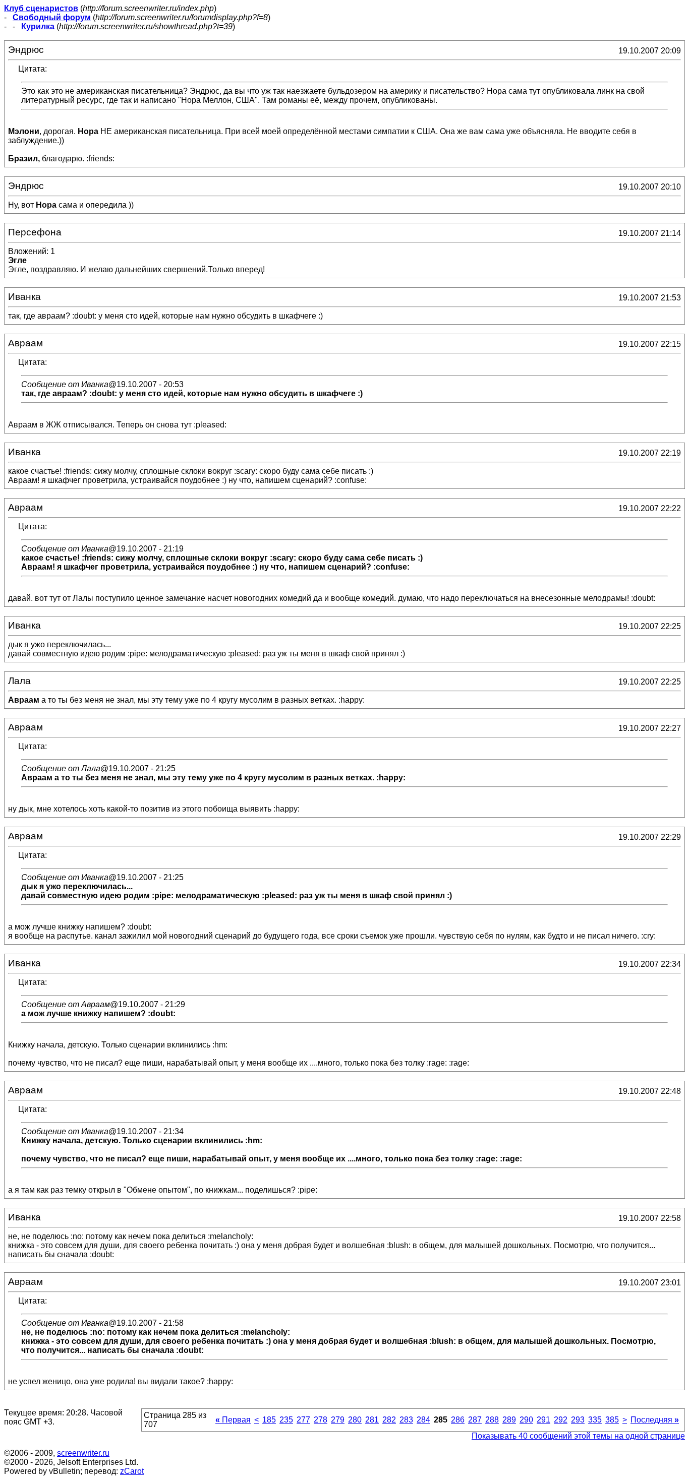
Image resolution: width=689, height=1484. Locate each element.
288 (492, 1419)
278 (320, 1419)
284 (423, 1419)
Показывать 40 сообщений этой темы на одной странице (578, 1436)
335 (595, 1419)
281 (372, 1419)
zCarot (132, 1471)
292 (560, 1419)
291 (543, 1419)
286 (458, 1419)
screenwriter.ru (83, 1453)
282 (389, 1419)
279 (337, 1419)
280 (355, 1419)
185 (269, 1419)
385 (612, 1419)
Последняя (654, 1419)
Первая (233, 1419)
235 (286, 1419)
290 (526, 1419)
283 (406, 1419)
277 (303, 1419)
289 (509, 1419)
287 (475, 1419)
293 (578, 1419)
